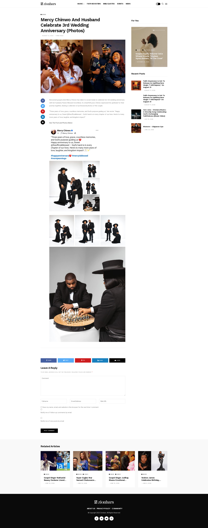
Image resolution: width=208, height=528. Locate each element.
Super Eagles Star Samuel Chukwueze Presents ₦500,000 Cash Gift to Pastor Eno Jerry (87, 479)
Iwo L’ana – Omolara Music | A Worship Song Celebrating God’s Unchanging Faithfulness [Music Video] (154, 113)
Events (120, 3)
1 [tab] (152, 30)
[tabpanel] (149, 47)
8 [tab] (161, 30)
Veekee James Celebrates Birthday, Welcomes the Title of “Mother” (151, 479)
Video (86, 474)
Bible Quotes (109, 3)
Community (117, 508)
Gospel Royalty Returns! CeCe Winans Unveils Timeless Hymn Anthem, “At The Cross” (149, 56)
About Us (91, 508)
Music (80, 3)
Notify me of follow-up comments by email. (56, 412)
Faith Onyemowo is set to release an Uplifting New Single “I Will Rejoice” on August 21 (154, 98)
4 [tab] (156, 30)
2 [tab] (153, 30)
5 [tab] (157, 30)
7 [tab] (160, 30)
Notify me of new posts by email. (52, 421)
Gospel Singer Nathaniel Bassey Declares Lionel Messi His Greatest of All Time (55, 479)
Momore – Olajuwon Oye (153, 127)
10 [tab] (164, 30)
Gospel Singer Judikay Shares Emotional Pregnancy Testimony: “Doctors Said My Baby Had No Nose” (119, 479)
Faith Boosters (94, 3)
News (128, 3)
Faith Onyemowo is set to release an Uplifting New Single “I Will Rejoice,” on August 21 (154, 84)
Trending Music (149, 50)
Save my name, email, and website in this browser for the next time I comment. (71, 407)
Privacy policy (103, 508)
